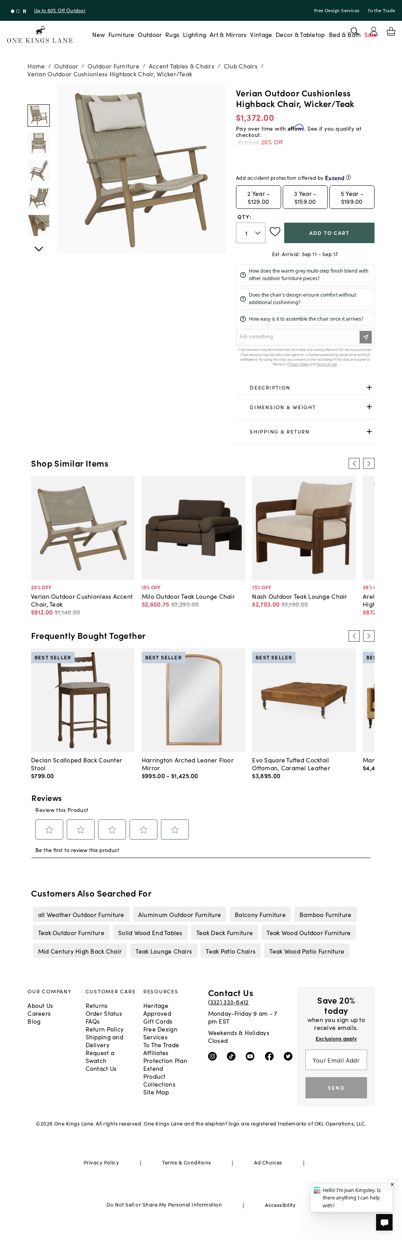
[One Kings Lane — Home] (40, 34)
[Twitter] (290, 1056)
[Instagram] (214, 1056)
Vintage (261, 34)
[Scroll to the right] (368, 463)
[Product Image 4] (38, 225)
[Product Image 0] (38, 115)
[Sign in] (373, 31)
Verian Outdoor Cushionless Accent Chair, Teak (82, 600)
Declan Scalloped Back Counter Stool (76, 763)
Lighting (194, 34)
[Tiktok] (233, 1056)
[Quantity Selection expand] (258, 233)
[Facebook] (271, 1056)
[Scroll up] (38, 244)
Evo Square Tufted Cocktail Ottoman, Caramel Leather (291, 763)
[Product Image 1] (38, 143)
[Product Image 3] (38, 198)
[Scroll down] (38, 92)
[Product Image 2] (38, 170)
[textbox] (250, 233)
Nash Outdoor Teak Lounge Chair (299, 596)
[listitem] (81, 914)
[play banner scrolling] (24, 11)
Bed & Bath (345, 34)
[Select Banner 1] (18, 11)
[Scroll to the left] (354, 463)
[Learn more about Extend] (348, 177)
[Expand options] (369, 387)
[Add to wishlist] (275, 232)
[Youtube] (252, 1056)
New (98, 34)
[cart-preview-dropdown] (391, 31)
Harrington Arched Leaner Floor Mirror (188, 763)
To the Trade (381, 10)
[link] (305, 387)
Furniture (121, 34)
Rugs (172, 34)
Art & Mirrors (228, 34)
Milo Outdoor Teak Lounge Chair (188, 596)
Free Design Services (337, 10)
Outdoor (150, 34)
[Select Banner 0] (13, 11)
